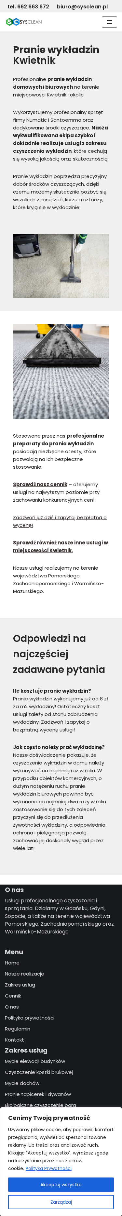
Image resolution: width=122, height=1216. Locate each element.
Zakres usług (20, 984)
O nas (12, 1006)
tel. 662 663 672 (28, 6)
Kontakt (14, 1039)
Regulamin (17, 1028)
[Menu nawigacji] (109, 22)
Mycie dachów (22, 1083)
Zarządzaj (61, 1202)
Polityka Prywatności (49, 1168)
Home (12, 962)
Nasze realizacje (24, 973)
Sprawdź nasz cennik (40, 484)
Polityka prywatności (29, 1017)
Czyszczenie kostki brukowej (39, 1072)
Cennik (13, 995)
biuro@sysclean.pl (82, 6)
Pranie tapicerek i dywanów (38, 1094)
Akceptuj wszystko (61, 1184)
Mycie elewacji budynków (35, 1061)
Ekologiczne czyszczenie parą (40, 1105)
